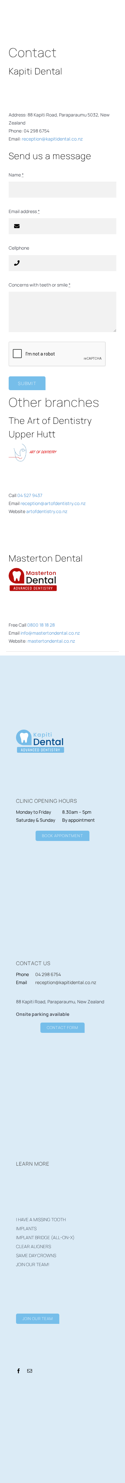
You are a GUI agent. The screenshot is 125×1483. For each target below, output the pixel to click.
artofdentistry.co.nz (46, 511)
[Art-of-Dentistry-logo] (33, 446)
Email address (24, 211)
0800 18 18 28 (41, 625)
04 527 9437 (29, 495)
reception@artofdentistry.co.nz (53, 503)
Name (16, 175)
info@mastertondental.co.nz (50, 633)
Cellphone (19, 248)
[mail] (29, 1370)
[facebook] (18, 1370)
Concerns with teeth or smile (40, 285)
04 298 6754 (48, 974)
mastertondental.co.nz (51, 641)
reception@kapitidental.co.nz (52, 139)
